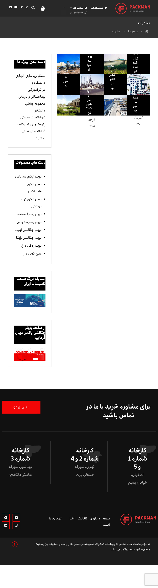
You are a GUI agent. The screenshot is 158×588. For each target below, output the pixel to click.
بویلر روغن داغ (31, 245)
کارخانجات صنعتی (32, 117)
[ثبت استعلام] (41, 8)
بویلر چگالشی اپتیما (28, 230)
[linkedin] (6, 525)
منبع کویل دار (32, 253)
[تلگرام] (21, 7)
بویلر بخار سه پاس (29, 222)
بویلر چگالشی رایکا (29, 237)
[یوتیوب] (16, 7)
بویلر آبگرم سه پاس (28, 176)
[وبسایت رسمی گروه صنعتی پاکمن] (132, 8)
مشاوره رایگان (21, 407)
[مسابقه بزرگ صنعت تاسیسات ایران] (29, 300)
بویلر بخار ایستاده (29, 214)
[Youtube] (16, 517)
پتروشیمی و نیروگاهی (31, 124)
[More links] (64, 10)
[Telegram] (6, 517)
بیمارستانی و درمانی (31, 96)
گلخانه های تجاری (33, 131)
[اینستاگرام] (26, 7)
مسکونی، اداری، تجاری (30, 76)
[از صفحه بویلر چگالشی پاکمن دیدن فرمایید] (29, 354)
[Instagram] (16, 525)
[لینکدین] (10, 7)
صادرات (39, 138)
